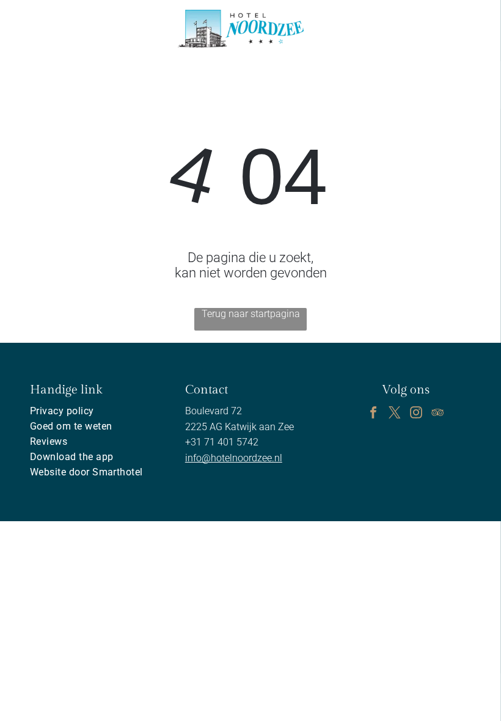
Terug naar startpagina (251, 314)
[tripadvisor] (437, 414)
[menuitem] (95, 411)
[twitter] (395, 414)
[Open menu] (453, 29)
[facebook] (373, 414)
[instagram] (416, 414)
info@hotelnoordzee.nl (233, 458)
